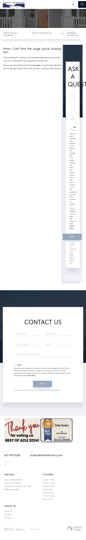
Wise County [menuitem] (48, 499)
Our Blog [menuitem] (8, 514)
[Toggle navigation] (82, 4)
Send (72, 237)
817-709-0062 (12, 455)
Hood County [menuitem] (48, 486)
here (38, 65)
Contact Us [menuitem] (8, 518)
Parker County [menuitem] (48, 493)
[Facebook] (5, 464)
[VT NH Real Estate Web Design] (74, 529)
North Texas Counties (10, 34)
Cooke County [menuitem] (49, 480)
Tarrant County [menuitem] (49, 496)
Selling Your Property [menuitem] (12, 483)
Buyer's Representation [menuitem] (13, 480)
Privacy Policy (31, 375)
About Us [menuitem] (8, 511)
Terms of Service (53, 390)
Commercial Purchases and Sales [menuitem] (17, 486)
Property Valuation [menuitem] (11, 489)
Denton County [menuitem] (49, 483)
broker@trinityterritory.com (46, 455)
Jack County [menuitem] (48, 489)
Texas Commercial (42, 33)
